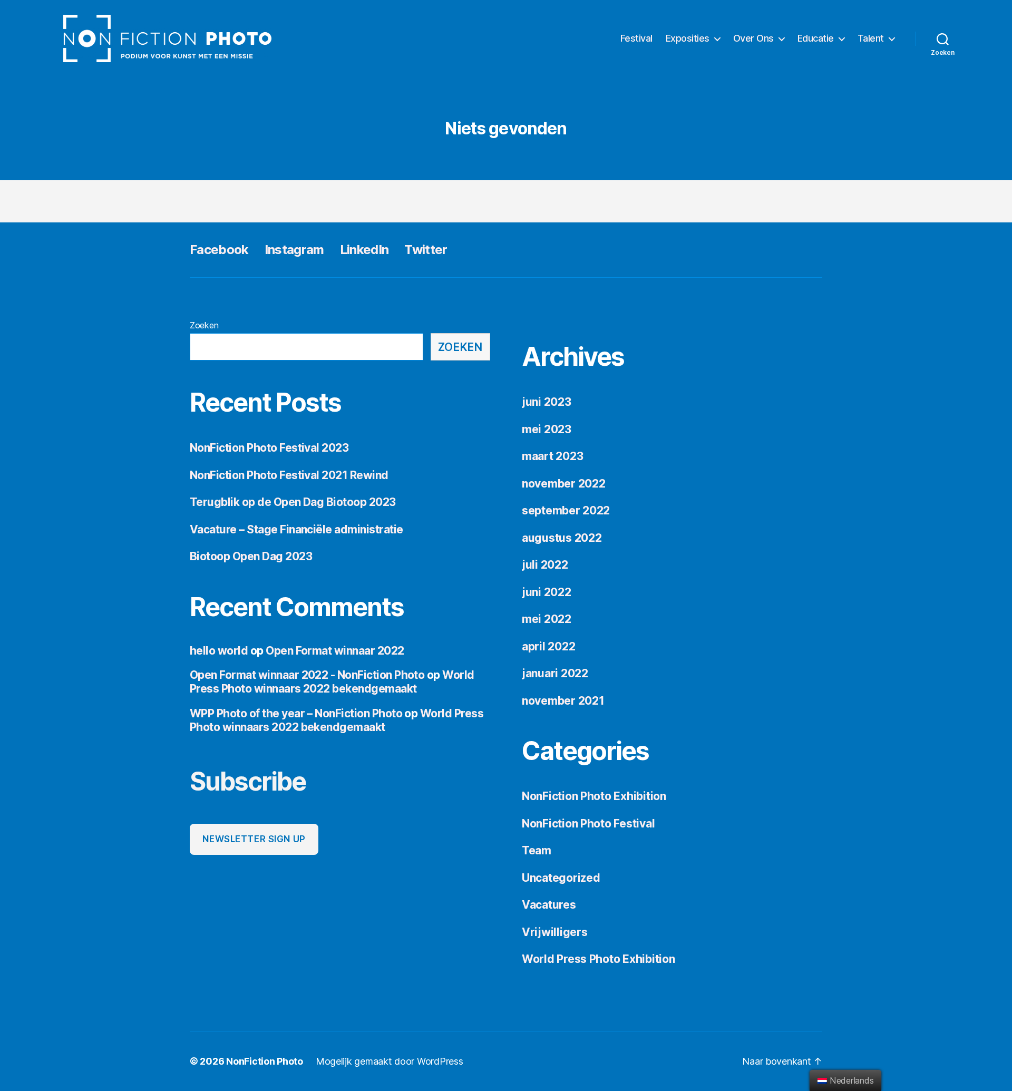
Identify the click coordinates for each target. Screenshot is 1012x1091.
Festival (636, 38)
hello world (219, 650)
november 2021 (563, 700)
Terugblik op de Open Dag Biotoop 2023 (293, 502)
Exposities (687, 38)
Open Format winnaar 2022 (335, 650)
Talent (871, 38)
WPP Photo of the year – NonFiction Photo (296, 713)
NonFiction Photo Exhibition (594, 796)
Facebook (219, 249)
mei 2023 (546, 429)
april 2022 (548, 646)
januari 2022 (555, 673)
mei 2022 (546, 619)
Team (536, 850)
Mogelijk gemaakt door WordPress (389, 1061)
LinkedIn (364, 249)
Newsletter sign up (253, 839)
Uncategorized (561, 877)
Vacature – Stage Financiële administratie (296, 529)
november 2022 (564, 483)
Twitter (425, 249)
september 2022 (566, 510)
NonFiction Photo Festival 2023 (269, 447)
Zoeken (204, 325)
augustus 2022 (562, 537)
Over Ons (753, 38)
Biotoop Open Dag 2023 (251, 556)
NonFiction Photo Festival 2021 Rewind (289, 475)
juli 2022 (545, 564)
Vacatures (549, 904)
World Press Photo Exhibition (598, 959)
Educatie (815, 38)
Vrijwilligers (555, 932)
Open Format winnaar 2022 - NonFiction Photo (307, 674)
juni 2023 (546, 401)
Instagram (294, 249)
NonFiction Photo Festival (588, 823)
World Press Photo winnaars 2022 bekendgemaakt (332, 681)
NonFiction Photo (264, 1061)
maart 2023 (552, 456)
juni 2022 (546, 592)
